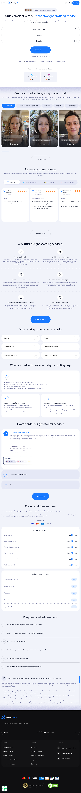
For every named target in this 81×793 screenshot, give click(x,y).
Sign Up (75, 3)
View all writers (40, 159)
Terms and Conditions (10, 760)
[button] (15, 145)
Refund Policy (8, 755)
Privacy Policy (8, 751)
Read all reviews (40, 234)
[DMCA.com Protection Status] (53, 785)
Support (34, 764)
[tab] (12, 182)
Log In (68, 3)
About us (34, 747)
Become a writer (36, 751)
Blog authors (35, 760)
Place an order (40, 50)
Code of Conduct (9, 764)
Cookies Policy (8, 747)
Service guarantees (38, 755)
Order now (40, 496)
